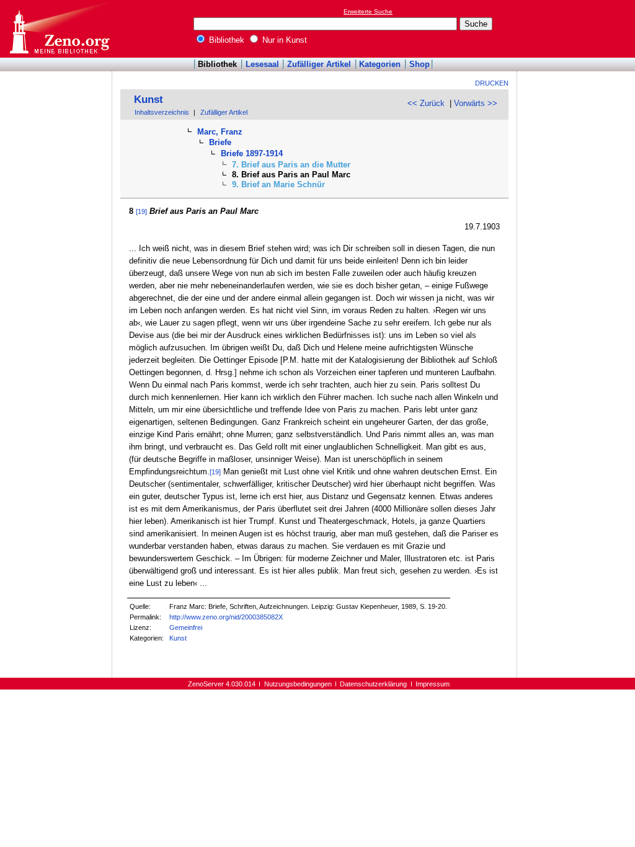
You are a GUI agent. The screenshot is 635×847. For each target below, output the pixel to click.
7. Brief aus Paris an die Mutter (291, 164)
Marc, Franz (219, 131)
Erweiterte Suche (368, 11)
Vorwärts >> (475, 103)
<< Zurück (426, 103)
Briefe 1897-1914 (252, 153)
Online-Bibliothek (59, 29)
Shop (419, 64)
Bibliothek (225, 40)
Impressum (432, 684)
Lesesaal (262, 64)
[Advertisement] (578, 28)
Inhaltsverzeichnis (162, 112)
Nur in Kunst (283, 40)
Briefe (220, 142)
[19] (141, 211)
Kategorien (380, 64)
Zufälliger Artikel (319, 64)
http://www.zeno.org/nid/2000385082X (226, 617)
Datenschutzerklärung (373, 684)
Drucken (491, 83)
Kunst (148, 99)
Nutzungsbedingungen (298, 684)
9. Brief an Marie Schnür (278, 184)
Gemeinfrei (185, 627)
